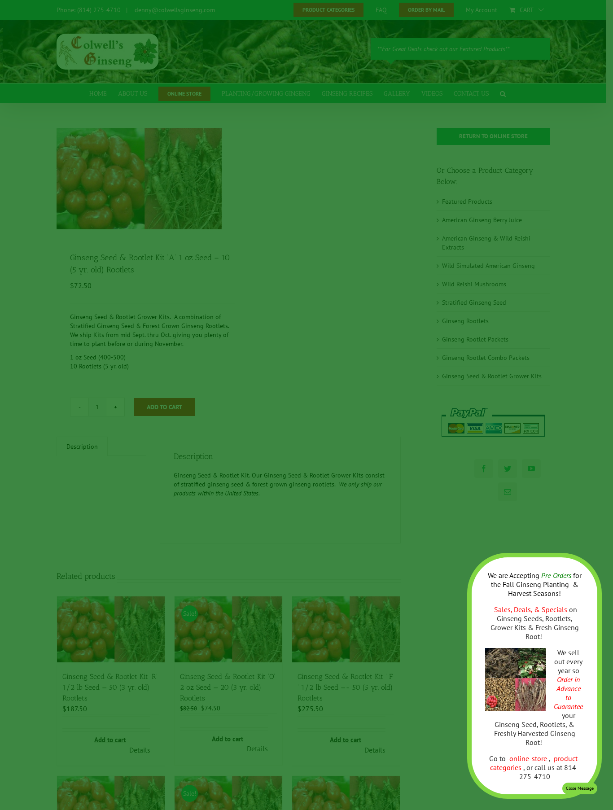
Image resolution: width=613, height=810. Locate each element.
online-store (529, 758)
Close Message (580, 788)
